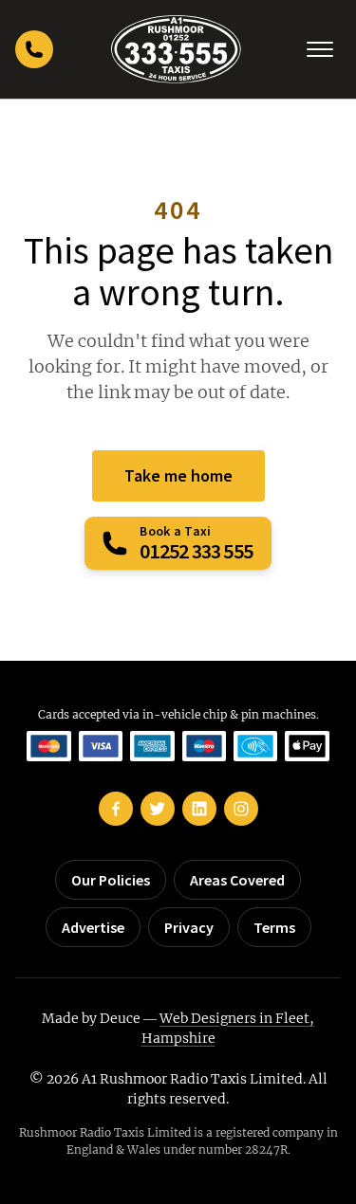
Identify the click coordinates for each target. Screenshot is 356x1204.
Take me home (178, 475)
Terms (274, 927)
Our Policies (110, 879)
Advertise (93, 927)
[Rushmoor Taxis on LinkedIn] (199, 809)
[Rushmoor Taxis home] (176, 49)
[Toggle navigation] (320, 49)
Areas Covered (237, 879)
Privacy (189, 927)
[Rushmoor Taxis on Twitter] (158, 809)
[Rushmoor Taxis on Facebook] (116, 809)
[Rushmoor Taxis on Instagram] (241, 809)
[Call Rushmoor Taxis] (34, 49)
